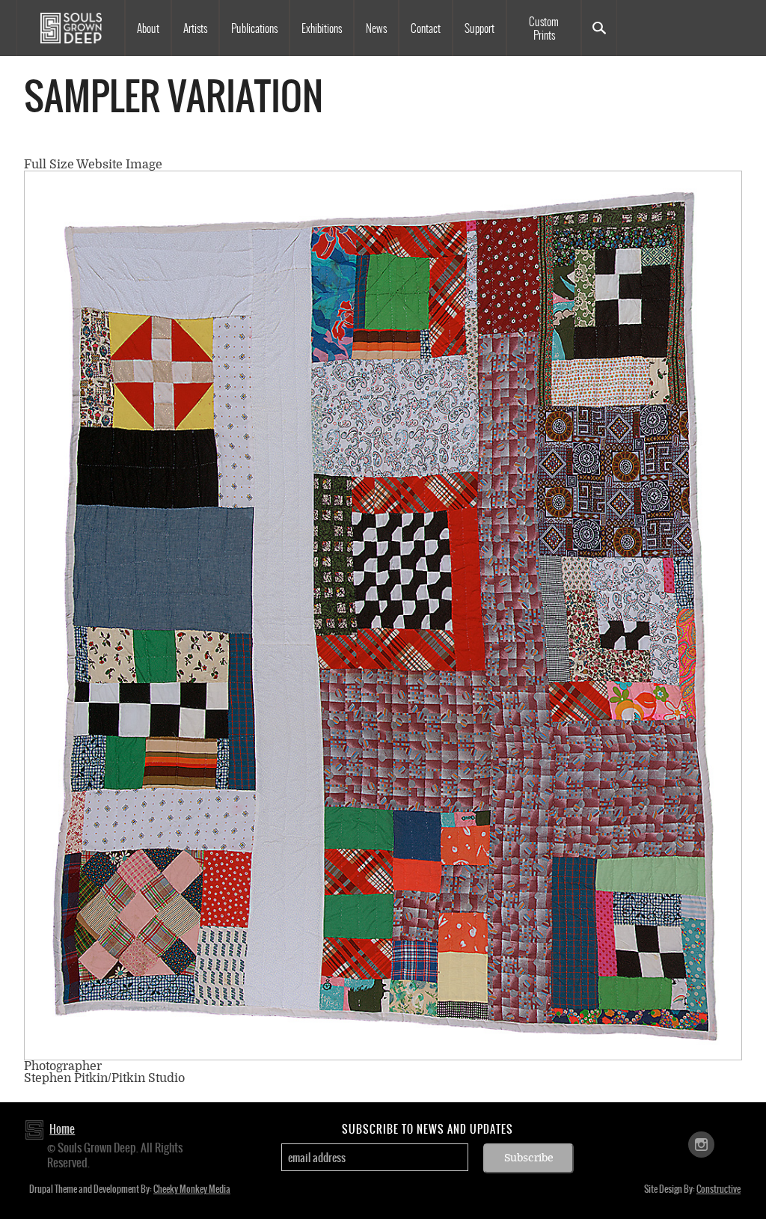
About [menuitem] (148, 28)
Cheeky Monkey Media (191, 1189)
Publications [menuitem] (254, 28)
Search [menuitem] (599, 28)
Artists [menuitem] (195, 28)
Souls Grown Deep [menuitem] (70, 28)
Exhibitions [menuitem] (321, 28)
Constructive (718, 1189)
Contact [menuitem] (426, 28)
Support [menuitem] (479, 28)
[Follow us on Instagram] (701, 1143)
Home (62, 1128)
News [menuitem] (376, 28)
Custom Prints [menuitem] (544, 28)
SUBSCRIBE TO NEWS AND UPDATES (427, 1129)
